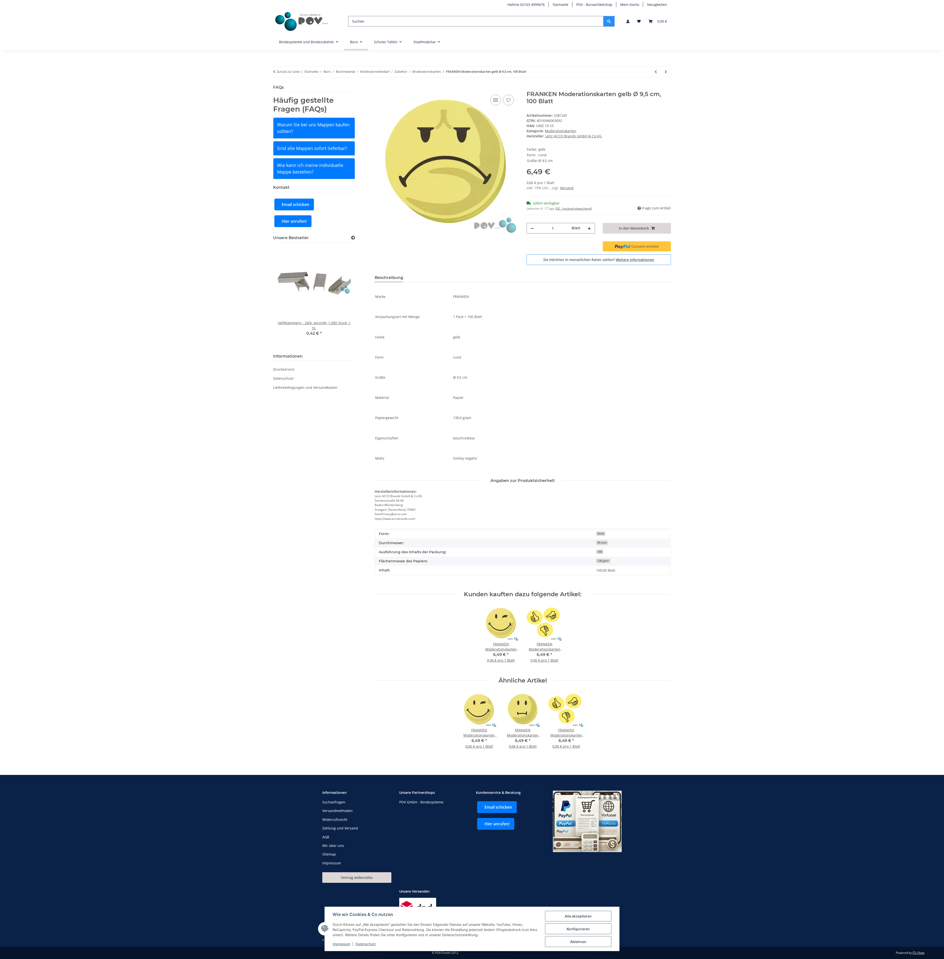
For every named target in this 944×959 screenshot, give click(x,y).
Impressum (341, 944)
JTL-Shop (918, 953)
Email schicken (295, 204)
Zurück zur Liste (288, 71)
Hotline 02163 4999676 (526, 4)
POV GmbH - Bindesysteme (421, 802)
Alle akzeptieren (578, 916)
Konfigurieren (578, 929)
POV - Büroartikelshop (594, 4)
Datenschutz (365, 944)
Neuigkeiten (657, 4)
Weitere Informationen (635, 259)
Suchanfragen (333, 802)
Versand (567, 188)
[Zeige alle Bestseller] (353, 237)
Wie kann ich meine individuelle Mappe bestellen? (310, 168)
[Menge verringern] (532, 228)
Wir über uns (333, 845)
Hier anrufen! (294, 221)
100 (600, 551)
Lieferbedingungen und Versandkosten (305, 387)
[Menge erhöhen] (589, 228)
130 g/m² (603, 561)
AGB (325, 837)
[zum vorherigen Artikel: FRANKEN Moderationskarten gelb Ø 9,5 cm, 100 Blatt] (656, 71)
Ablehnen (578, 942)
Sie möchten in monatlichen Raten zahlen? (598, 259)
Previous (285, 297)
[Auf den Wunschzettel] (508, 100)
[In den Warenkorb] (379, 88)
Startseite (560, 4)
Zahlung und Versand (340, 828)
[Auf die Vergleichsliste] (495, 100)
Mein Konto (629, 4)
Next (343, 297)
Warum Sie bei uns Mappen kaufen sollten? (313, 128)
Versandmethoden (337, 810)
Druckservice (283, 369)
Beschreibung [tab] (389, 277)
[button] (627, 21)
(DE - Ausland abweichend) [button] (573, 208)
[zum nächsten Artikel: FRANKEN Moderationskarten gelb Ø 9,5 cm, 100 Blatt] (666, 71)
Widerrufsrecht (334, 819)
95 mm (602, 542)
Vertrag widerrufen (357, 877)
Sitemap (329, 854)
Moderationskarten (560, 131)
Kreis (601, 533)
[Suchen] (609, 21)
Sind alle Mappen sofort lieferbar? (312, 148)
